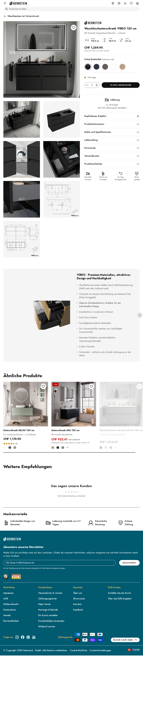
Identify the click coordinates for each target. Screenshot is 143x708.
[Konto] (125, 3)
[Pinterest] (28, 637)
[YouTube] (33, 637)
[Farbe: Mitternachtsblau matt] (96, 67)
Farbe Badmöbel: (99, 59)
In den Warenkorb (120, 85)
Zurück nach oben (123, 639)
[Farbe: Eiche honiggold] (122, 67)
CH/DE (136, 649)
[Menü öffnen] (5, 3)
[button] (9, 443)
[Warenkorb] (137, 3)
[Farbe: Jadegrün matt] (14, 447)
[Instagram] (17, 637)
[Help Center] (119, 3)
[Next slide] (139, 315)
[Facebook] (22, 637)
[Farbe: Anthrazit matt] (105, 67)
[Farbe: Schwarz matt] (88, 67)
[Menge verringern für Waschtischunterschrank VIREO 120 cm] (87, 85)
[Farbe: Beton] (62, 447)
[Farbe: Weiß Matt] (114, 67)
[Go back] (5, 16)
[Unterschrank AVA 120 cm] (73, 404)
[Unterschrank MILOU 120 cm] (25, 404)
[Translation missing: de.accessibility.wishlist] (131, 3)
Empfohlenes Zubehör (95, 116)
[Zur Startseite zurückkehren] (18, 3)
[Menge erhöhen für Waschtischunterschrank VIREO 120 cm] (96, 85)
